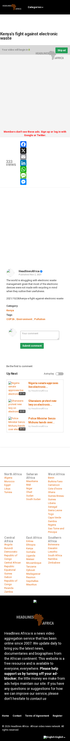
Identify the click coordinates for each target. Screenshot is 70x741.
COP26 (10, 319)
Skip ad (62, 50)
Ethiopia (30, 544)
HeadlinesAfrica (29, 271)
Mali (28, 484)
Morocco (9, 481)
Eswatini (52, 548)
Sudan (29, 495)
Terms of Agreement (37, 715)
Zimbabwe (54, 562)
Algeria (8, 477)
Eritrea (29, 541)
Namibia (52, 558)
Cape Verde (54, 517)
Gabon (8, 577)
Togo (51, 514)
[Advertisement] (35, 94)
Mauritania (32, 481)
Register (57, 715)
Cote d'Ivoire (55, 488)
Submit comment (32, 345)
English (59, 737)
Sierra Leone (55, 510)
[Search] (65, 7)
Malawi (30, 559)
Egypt (7, 484)
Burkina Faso (55, 481)
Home (5, 715)
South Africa (55, 555)
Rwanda (8, 588)
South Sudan (33, 499)
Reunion (30, 577)
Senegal (52, 506)
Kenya (10, 310)
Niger (29, 488)
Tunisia (8, 492)
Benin (51, 477)
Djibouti (30, 570)
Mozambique (33, 562)
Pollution (39, 319)
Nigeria (52, 524)
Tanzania (31, 566)
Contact (17, 715)
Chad (29, 491)
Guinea (52, 499)
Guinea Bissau (56, 495)
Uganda (30, 555)
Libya (7, 488)
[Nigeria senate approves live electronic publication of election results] (17, 388)
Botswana (53, 544)
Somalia (30, 551)
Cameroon (54, 484)
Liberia (52, 503)
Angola (8, 544)
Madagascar (33, 573)
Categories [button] (34, 7)
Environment (24, 319)
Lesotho (52, 551)
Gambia (52, 521)
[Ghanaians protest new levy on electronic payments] (17, 406)
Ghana (51, 492)
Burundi (8, 548)
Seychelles (32, 581)
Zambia (8, 591)
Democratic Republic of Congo (10, 555)
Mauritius (31, 584)
